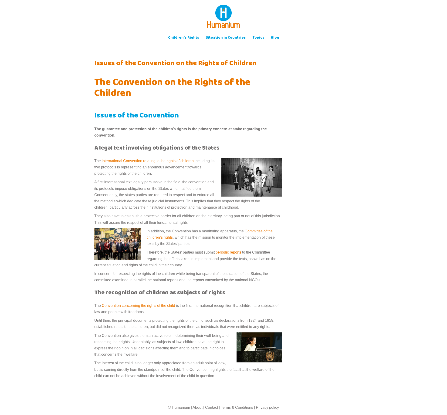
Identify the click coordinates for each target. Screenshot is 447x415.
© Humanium (179, 407)
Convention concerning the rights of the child (138, 306)
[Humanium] (223, 18)
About (197, 407)
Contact (211, 407)
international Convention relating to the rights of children (148, 161)
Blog (275, 38)
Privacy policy (267, 407)
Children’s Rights (183, 38)
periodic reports (229, 252)
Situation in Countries (226, 38)
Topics (258, 38)
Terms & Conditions (237, 407)
